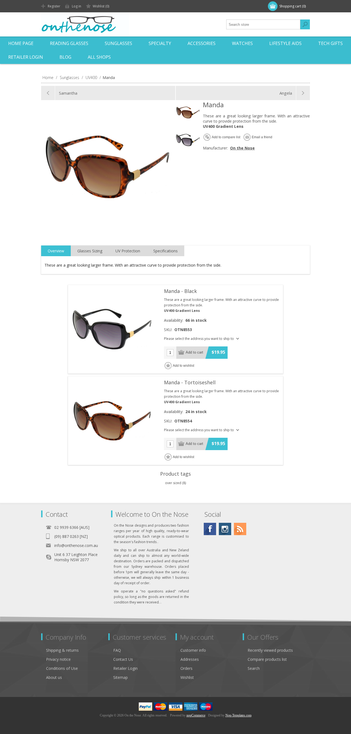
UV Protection (127, 250)
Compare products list (267, 659)
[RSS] (240, 529)
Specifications (165, 250)
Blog (65, 57)
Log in (76, 6)
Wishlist (187, 677)
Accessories (202, 43)
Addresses (189, 659)
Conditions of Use (62, 668)
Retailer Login (25, 57)
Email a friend (262, 137)
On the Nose (242, 148)
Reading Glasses (69, 43)
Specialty (160, 43)
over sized (173, 483)
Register (54, 6)
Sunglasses (118, 43)
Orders (186, 668)
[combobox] (263, 24)
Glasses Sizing (89, 250)
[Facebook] (210, 529)
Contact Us (123, 659)
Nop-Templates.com (238, 715)
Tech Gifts (330, 43)
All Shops (99, 57)
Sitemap (120, 677)
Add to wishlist (183, 366)
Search (305, 24)
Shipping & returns (62, 650)
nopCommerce (195, 715)
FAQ (117, 650)
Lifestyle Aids (285, 43)
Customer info (193, 650)
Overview (56, 250)
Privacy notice (58, 659)
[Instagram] (225, 529)
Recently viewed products (270, 650)
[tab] (56, 250)
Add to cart (194, 352)
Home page (20, 43)
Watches (242, 43)
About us (54, 677)
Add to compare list (226, 137)
